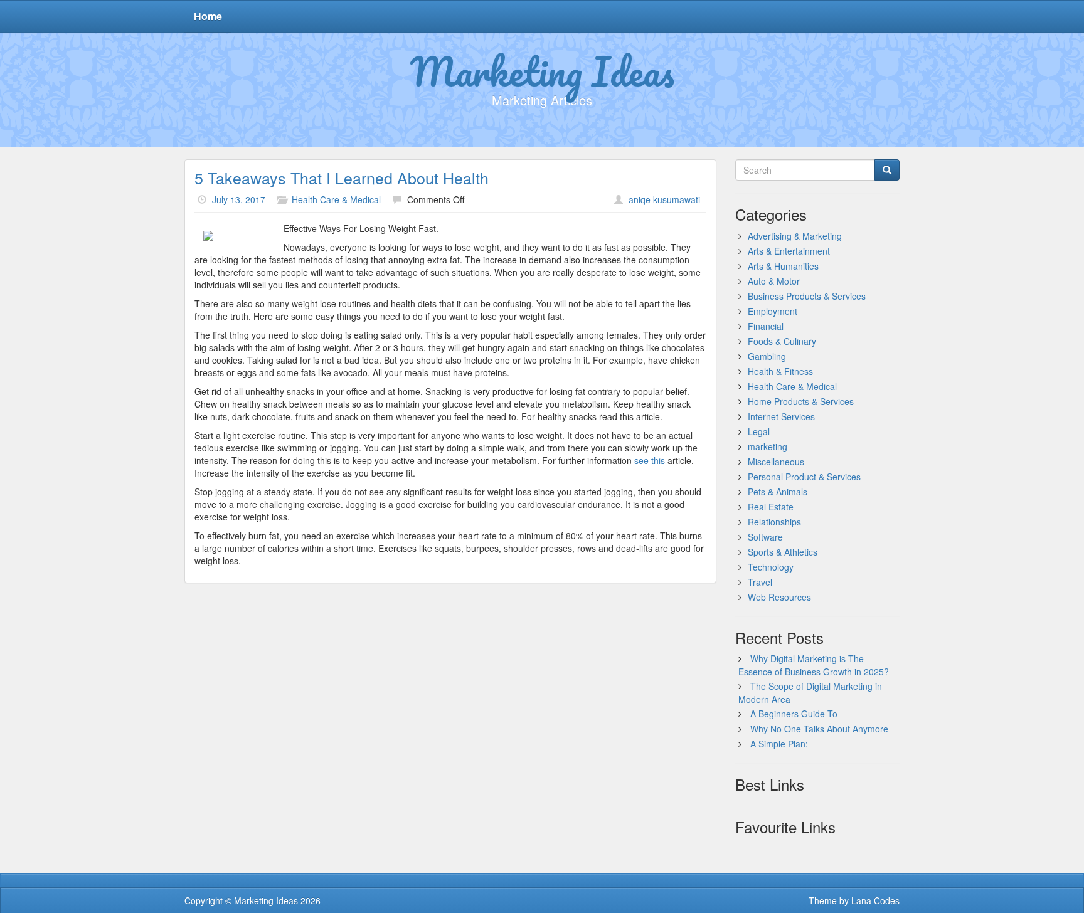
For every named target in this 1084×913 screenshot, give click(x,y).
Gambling (767, 356)
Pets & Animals (777, 491)
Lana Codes (875, 900)
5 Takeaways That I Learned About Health (341, 177)
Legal (759, 431)
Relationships (774, 521)
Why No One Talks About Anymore (819, 728)
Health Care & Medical (336, 199)
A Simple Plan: (779, 743)
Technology (771, 567)
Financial (766, 326)
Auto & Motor (774, 281)
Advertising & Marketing (795, 236)
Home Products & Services (801, 401)
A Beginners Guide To (793, 713)
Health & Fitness (780, 371)
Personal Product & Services (804, 476)
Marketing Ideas (542, 71)
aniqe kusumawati (664, 199)
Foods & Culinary (782, 341)
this (659, 460)
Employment (772, 311)
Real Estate (771, 506)
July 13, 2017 (238, 199)
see (642, 460)
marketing (767, 446)
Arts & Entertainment (789, 251)
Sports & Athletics (782, 552)
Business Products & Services (807, 296)
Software (765, 536)
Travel (760, 582)
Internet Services (781, 416)
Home (208, 16)
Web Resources (779, 597)
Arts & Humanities (783, 266)
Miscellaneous (776, 461)
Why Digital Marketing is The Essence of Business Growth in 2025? (813, 665)
